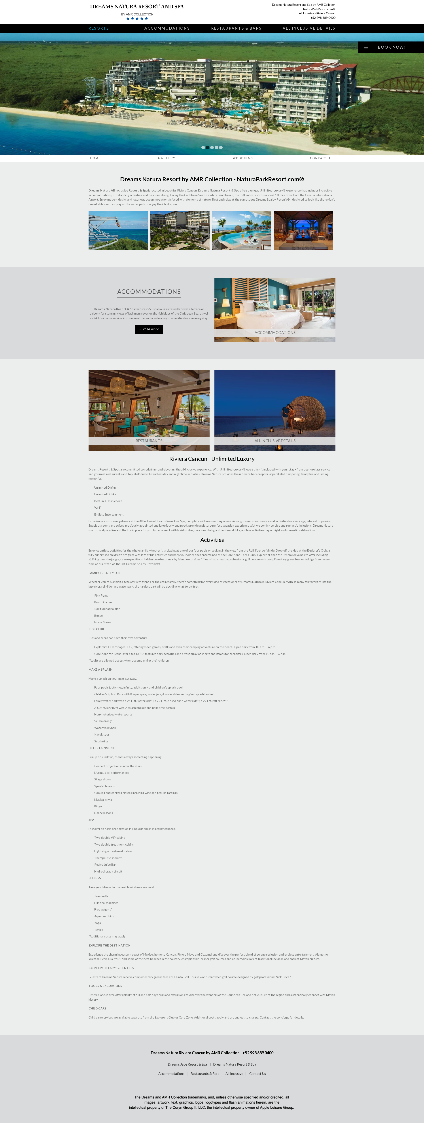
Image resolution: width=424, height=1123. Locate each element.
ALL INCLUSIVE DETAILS (275, 440)
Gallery (167, 158)
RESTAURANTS (149, 440)
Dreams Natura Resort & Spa (234, 1064)
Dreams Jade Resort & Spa (188, 1064)
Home (95, 158)
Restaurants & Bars (236, 28)
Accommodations (167, 28)
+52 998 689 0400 (323, 17)
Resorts (99, 28)
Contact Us (322, 158)
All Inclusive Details (309, 28)
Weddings (243, 158)
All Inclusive (234, 1074)
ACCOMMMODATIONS (275, 332)
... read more (149, 329)
